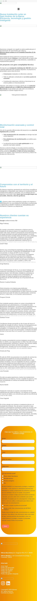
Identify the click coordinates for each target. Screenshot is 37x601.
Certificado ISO (5, 572)
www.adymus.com (28, 204)
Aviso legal (4, 566)
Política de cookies (6, 570)
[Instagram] (3, 583)
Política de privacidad (7, 567)
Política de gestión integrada (9, 574)
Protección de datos (7, 569)
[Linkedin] (8, 583)
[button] (18, 9)
